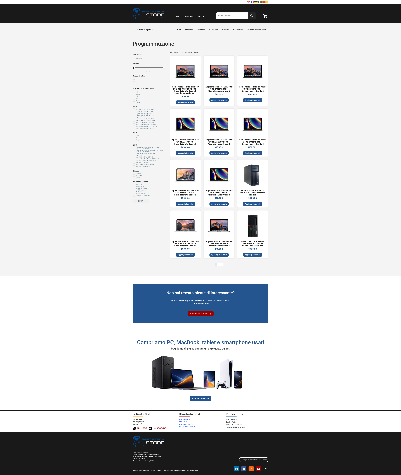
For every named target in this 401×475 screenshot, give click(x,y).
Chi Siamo (177, 16)
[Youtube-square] (258, 468)
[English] (249, 2)
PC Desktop (213, 30)
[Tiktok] (265, 468)
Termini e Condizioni (234, 425)
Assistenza (189, 16)
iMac (179, 30)
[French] (252, 2)
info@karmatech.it (187, 427)
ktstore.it (183, 422)
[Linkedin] (236, 468)
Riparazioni (202, 16)
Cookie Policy (231, 422)
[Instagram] (251, 468)
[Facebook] (243, 468)
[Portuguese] (263, 2)
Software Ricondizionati (256, 30)
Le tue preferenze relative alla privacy (254, 460)
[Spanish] (266, 2)
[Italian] (259, 2)
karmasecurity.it (186, 424)
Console (225, 30)
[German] (256, 2)
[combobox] (232, 15)
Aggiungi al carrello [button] (185, 102)
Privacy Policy (231, 419)
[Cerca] (252, 15)
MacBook (189, 30)
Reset (140, 201)
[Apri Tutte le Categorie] (152, 30)
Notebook (201, 30)
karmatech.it (184, 419)
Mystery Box (238, 30)
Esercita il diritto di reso (235, 427)
